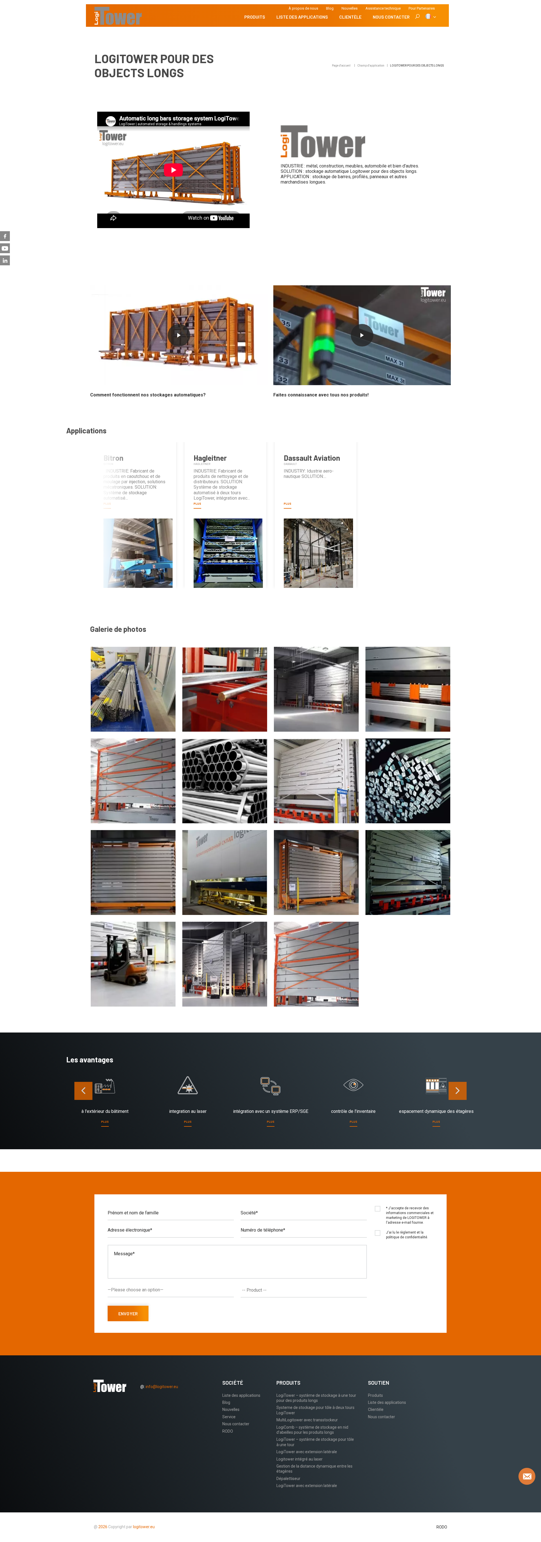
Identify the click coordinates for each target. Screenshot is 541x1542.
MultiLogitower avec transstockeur (307, 1420)
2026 (102, 1527)
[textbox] (305, 1290)
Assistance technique (383, 8)
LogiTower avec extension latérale (306, 1452)
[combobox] (304, 1290)
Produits (254, 16)
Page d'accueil (341, 65)
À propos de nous (303, 8)
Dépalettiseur (288, 1478)
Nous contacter (391, 16)
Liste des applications (302, 16)
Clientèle (350, 16)
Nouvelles (350, 8)
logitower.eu (143, 1527)
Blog (330, 8)
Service (229, 1417)
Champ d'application (370, 65)
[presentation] (83, 1091)
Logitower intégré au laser (299, 1459)
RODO (227, 1431)
